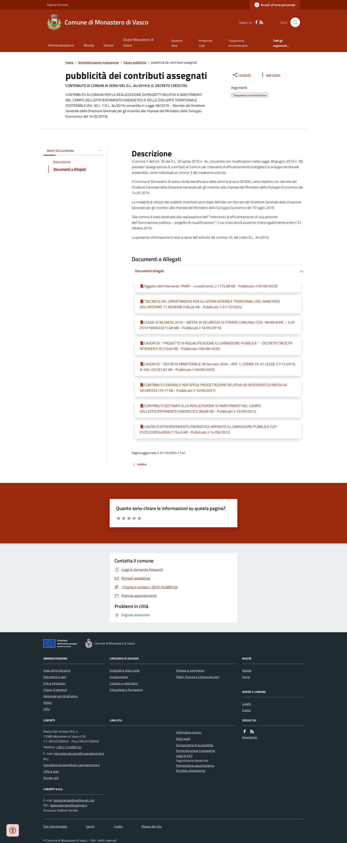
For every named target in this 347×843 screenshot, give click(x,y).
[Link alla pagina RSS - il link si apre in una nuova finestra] (261, 22)
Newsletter (249, 737)
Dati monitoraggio (55, 826)
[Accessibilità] (12, 830)
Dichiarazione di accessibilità (194, 745)
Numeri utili (51, 777)
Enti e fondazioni (54, 683)
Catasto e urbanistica (124, 683)
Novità (89, 45)
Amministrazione (61, 45)
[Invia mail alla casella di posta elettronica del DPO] (74, 800)
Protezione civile (205, 43)
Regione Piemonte (57, 5)
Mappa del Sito (151, 826)
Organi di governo (55, 689)
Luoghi (246, 703)
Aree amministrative (56, 670)
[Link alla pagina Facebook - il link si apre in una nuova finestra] (256, 22)
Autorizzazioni (119, 676)
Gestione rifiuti (176, 43)
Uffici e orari (51, 771)
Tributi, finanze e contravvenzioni (197, 676)
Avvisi (246, 676)
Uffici (46, 709)
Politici (47, 702)
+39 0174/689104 (69, 747)
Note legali (183, 738)
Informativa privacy (189, 732)
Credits (118, 826)
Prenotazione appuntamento (195, 765)
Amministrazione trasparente (98, 62)
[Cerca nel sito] (293, 22)
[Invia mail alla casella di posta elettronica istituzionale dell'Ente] (79, 753)
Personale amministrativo (60, 696)
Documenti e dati (54, 676)
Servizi (108, 45)
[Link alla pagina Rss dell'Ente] (252, 731)
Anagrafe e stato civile (125, 670)
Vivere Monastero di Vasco (138, 42)
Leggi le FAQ (184, 755)
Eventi (246, 710)
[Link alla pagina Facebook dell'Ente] (244, 731)
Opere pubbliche (134, 62)
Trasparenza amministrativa (238, 43)
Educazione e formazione (126, 689)
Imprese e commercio (190, 670)
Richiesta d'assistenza (190, 770)
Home (69, 62)
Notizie (246, 670)
